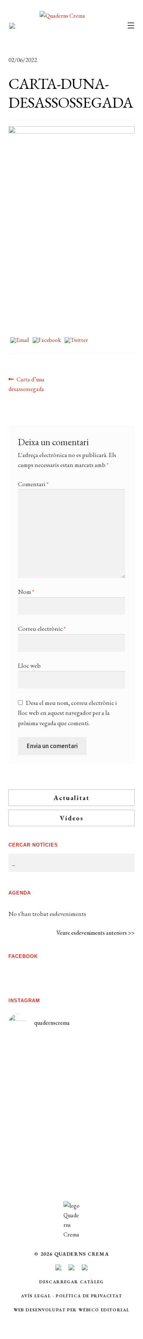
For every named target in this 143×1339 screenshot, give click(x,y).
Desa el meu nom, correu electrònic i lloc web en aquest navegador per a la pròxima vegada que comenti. (67, 713)
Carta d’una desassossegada (26, 384)
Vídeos (72, 818)
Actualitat (71, 797)
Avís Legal (36, 1296)
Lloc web (29, 665)
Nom (26, 592)
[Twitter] (76, 340)
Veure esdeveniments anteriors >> (95, 933)
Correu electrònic (42, 628)
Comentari (33, 484)
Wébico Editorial (103, 1310)
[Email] (19, 340)
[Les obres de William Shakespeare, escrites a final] (39, 1124)
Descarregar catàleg (71, 1282)
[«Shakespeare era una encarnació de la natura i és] (103, 1099)
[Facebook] (47, 340)
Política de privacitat (89, 1296)
